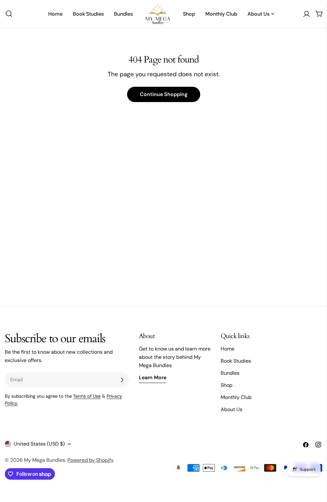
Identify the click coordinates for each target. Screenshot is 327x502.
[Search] (7, 13)
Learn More (152, 377)
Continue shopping (163, 94)
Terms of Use (87, 396)
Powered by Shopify (90, 460)
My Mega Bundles (44, 460)
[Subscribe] (122, 380)
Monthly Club (236, 397)
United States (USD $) (39, 443)
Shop (226, 385)
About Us (231, 409)
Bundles (230, 373)
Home (227, 348)
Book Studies (236, 361)
